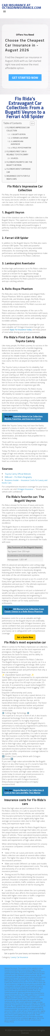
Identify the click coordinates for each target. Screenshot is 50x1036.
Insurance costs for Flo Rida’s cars (18, 177)
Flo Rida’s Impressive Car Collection (18, 129)
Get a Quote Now (25, 637)
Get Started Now (25, 77)
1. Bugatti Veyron (18, 134)
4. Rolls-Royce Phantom (21, 147)
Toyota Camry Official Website (18, 473)
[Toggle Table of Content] (31, 123)
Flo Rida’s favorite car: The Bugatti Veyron (19, 164)
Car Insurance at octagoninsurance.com (21, 6)
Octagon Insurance (25, 489)
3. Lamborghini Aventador (17, 142)
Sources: (14, 158)
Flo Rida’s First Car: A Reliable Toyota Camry (17, 153)
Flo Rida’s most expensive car (19, 170)
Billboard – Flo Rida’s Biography (18, 477)
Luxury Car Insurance (19, 957)
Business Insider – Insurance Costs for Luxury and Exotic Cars (24, 481)
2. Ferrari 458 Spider (19, 138)
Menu (4, 11)
